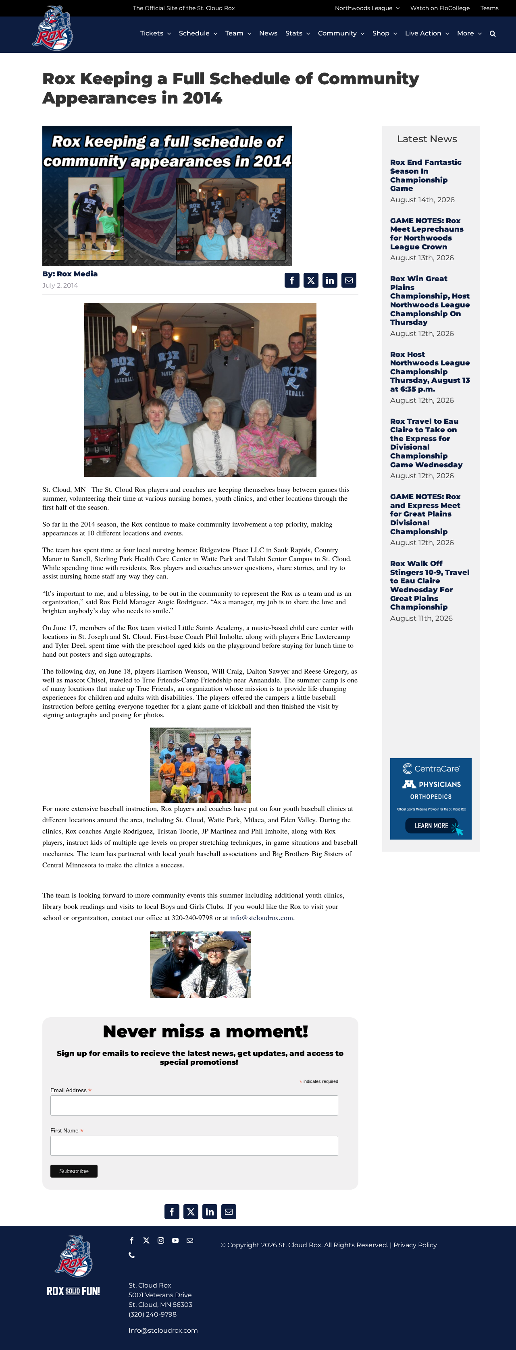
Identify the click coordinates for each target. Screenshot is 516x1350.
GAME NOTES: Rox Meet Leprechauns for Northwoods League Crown (427, 233)
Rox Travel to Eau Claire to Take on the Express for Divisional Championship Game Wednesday (426, 443)
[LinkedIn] (329, 280)
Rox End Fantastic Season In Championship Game (426, 175)
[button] (493, 33)
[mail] (190, 1240)
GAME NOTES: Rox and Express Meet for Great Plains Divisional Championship (425, 514)
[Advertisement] (450, 707)
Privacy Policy (415, 1245)
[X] (311, 280)
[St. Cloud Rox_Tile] (431, 761)
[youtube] (175, 1240)
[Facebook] (292, 280)
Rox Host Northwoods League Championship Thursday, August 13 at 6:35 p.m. (430, 372)
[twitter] (146, 1240)
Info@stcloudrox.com (163, 1330)
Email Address (71, 1090)
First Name (66, 1130)
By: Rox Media (70, 274)
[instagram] (161, 1240)
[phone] (132, 1255)
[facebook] (132, 1240)
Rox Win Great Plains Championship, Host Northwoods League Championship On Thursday (430, 300)
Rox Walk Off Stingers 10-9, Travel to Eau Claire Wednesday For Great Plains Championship (430, 585)
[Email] (348, 280)
